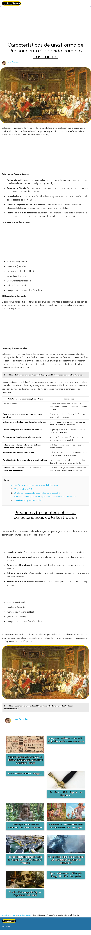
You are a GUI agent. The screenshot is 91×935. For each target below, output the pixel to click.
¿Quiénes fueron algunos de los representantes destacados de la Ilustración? (45, 496)
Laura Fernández (13, 62)
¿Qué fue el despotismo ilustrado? (28, 500)
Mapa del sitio (6, 926)
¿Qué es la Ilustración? (23, 489)
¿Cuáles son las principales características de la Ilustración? (37, 493)
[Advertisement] (45, 24)
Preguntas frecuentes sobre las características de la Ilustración (34, 485)
